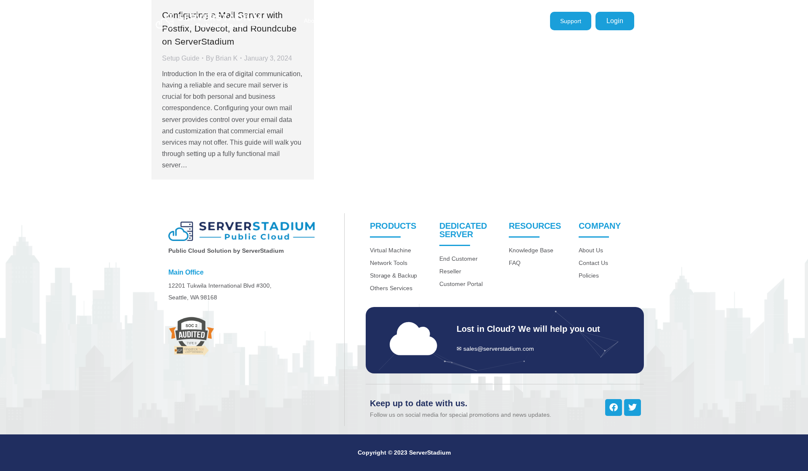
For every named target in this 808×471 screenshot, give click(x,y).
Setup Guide (180, 58)
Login (614, 20)
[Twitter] (632, 407)
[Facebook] (613, 407)
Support (570, 21)
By (222, 58)
